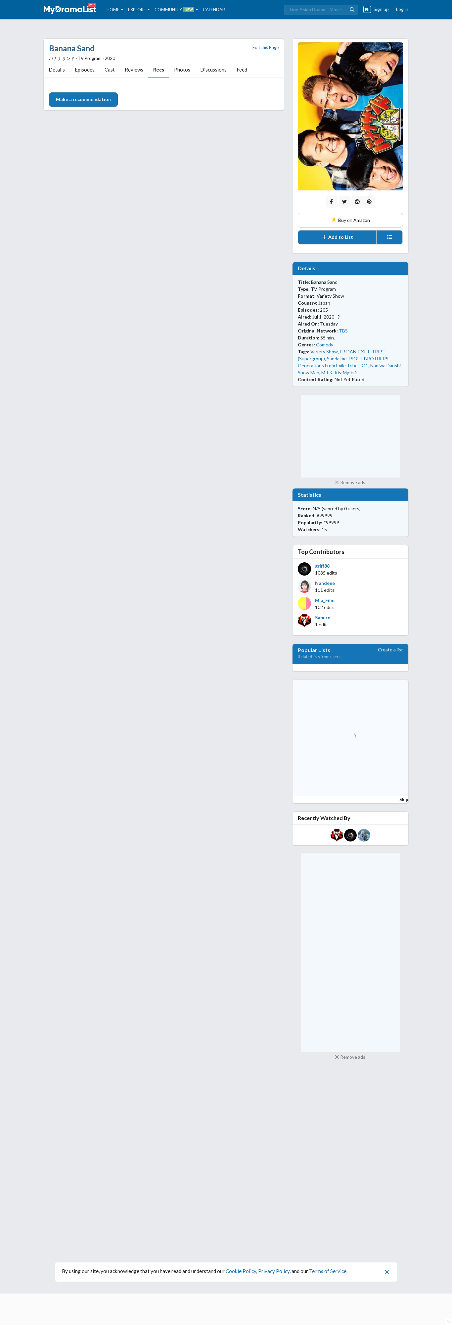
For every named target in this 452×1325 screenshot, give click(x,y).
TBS (343, 330)
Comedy (324, 344)
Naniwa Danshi (385, 365)
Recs (158, 70)
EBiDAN (348, 351)
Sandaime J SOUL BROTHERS (357, 358)
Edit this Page (265, 47)
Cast (110, 70)
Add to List (340, 237)
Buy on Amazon (353, 220)
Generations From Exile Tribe (328, 365)
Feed (242, 70)
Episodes (85, 70)
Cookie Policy (241, 1271)
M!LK (327, 372)
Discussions (213, 70)
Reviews (134, 70)
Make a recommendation (83, 99)
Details (57, 70)
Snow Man (308, 372)
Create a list (390, 649)
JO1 (364, 365)
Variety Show (324, 351)
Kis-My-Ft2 (346, 372)
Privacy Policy (274, 1271)
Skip (403, 799)
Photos (182, 70)
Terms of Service (327, 1271)
